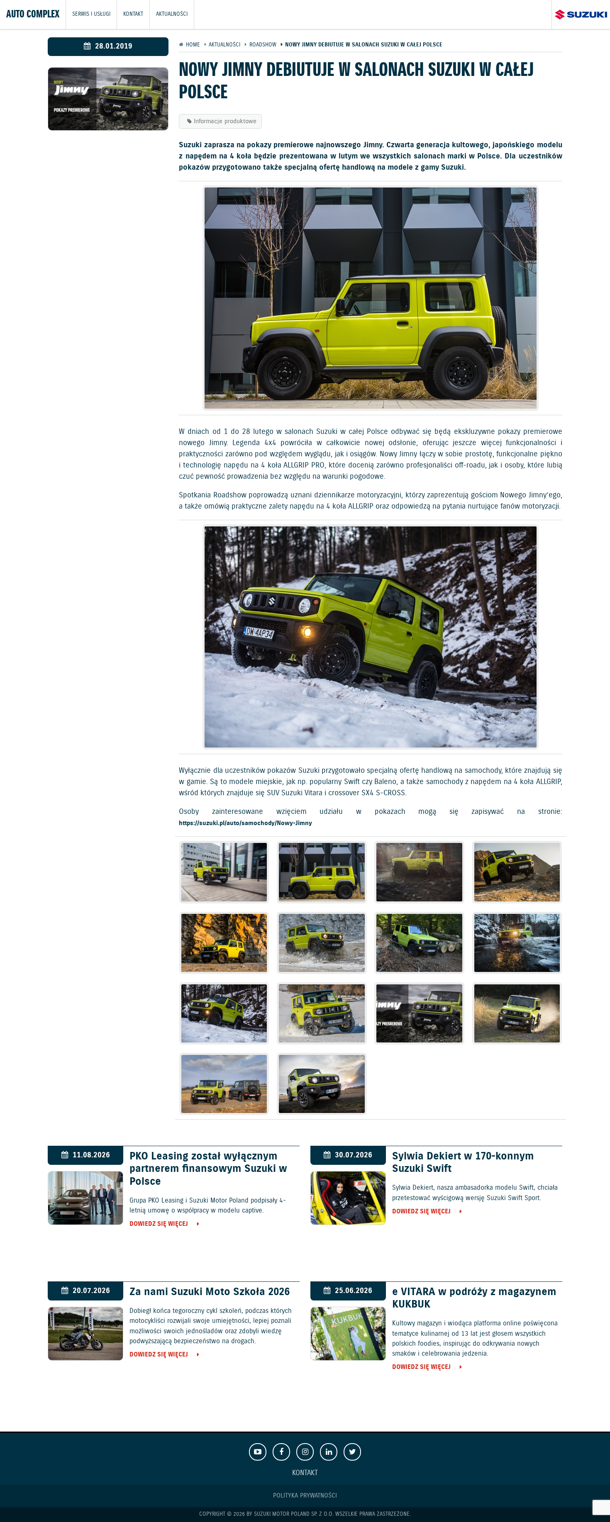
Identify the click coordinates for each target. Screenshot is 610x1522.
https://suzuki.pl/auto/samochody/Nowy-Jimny (245, 823)
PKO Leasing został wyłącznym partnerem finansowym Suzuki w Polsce (208, 1168)
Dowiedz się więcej (158, 1224)
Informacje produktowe (225, 121)
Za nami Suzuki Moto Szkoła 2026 (209, 1292)
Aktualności (172, 14)
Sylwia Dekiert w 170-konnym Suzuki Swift (463, 1162)
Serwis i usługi (91, 14)
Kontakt (133, 14)
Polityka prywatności (305, 1495)
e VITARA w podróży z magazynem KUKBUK (474, 1298)
